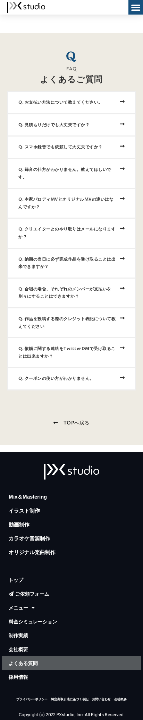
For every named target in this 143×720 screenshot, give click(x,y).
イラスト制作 (24, 510)
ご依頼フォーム (32, 594)
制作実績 (18, 635)
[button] (135, 7)
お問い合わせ (101, 699)
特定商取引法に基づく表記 (70, 699)
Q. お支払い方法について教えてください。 (60, 102)
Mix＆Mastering (28, 497)
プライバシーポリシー (32, 699)
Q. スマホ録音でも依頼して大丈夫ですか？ (60, 147)
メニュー (18, 608)
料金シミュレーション (33, 621)
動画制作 (19, 524)
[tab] (71, 102)
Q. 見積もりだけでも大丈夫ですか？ (54, 125)
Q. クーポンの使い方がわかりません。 (56, 378)
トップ (16, 580)
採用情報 (18, 677)
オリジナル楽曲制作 (32, 552)
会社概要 (18, 649)
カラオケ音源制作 (29, 538)
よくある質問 (23, 663)
